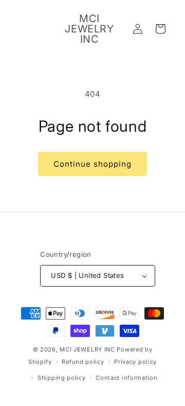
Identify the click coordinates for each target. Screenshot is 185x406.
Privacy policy (135, 361)
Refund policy (83, 361)
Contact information (126, 377)
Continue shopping (92, 164)
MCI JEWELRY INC (87, 349)
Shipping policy (62, 377)
